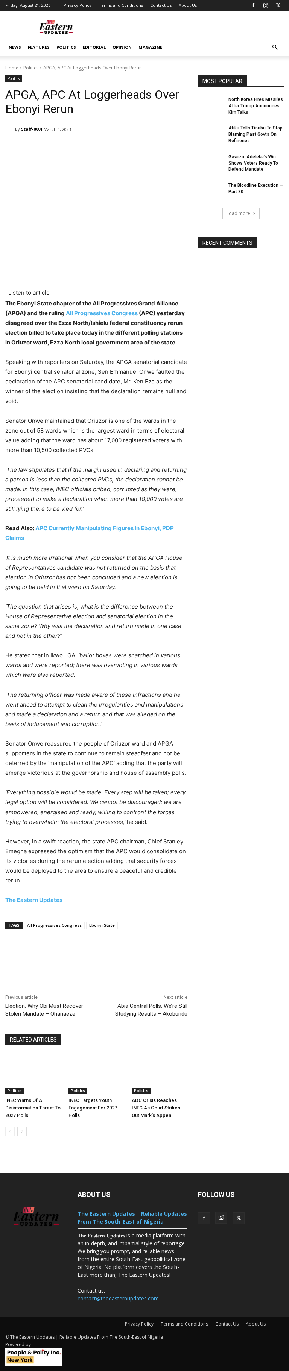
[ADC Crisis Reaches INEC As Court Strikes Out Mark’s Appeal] (159, 1074)
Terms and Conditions (121, 5)
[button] (275, 47)
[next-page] (22, 1131)
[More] (242, 960)
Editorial (94, 47)
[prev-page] (10, 1131)
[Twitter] (278, 5)
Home (11, 68)
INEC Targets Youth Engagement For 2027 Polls (92, 1107)
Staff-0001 (32, 129)
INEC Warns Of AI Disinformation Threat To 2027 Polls (33, 1107)
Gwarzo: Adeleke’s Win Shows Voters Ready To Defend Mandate (253, 163)
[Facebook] (253, 5)
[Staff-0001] (10, 129)
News (15, 47)
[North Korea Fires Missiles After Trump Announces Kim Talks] (211, 105)
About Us (188, 5)
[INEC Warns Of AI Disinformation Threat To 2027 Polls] (33, 1074)
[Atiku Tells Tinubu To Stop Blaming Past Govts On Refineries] (211, 134)
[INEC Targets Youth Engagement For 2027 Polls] (96, 1074)
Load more (238, 213)
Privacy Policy (77, 5)
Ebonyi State (102, 925)
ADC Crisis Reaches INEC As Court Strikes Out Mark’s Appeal (156, 1107)
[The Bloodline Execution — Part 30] (211, 191)
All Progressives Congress (102, 313)
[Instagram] (265, 5)
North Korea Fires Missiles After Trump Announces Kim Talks (255, 106)
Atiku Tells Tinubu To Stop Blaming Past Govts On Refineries (255, 134)
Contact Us (161, 5)
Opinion (122, 47)
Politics (66, 47)
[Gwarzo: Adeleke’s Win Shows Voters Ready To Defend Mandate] (211, 163)
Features (39, 47)
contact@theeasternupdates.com (118, 1298)
